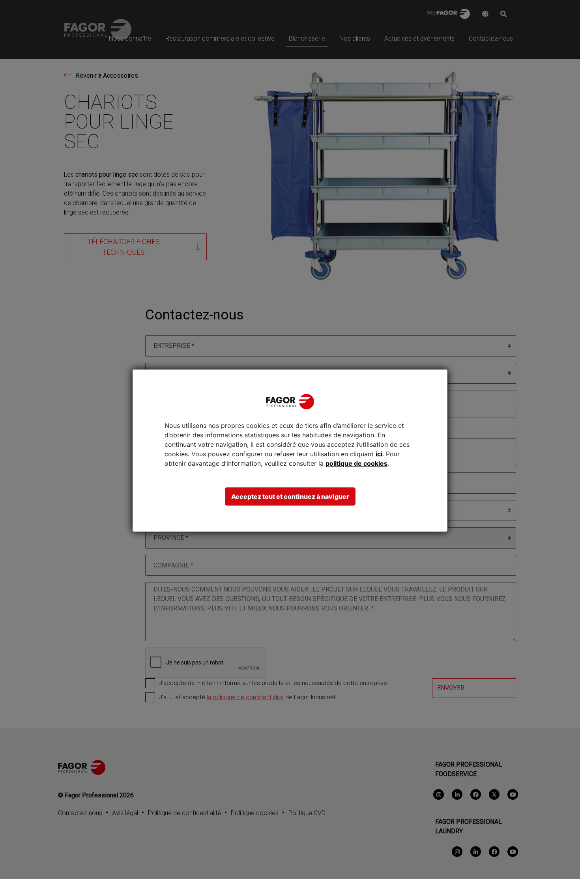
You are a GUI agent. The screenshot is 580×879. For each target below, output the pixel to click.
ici (379, 454)
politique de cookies (356, 463)
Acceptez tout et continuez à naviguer (290, 496)
